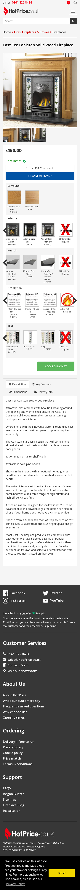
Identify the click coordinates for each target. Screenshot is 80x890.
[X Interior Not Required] (66, 230)
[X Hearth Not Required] (66, 262)
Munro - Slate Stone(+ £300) (29, 274)
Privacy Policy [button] (15, 884)
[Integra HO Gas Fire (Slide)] (50, 300)
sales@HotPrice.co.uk (24, 659)
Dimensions (19, 392)
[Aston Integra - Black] (30, 230)
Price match (14, 161)
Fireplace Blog (13, 805)
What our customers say (21, 700)
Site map (9, 799)
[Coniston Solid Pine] (32, 197)
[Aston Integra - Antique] (13, 230)
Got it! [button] (62, 873)
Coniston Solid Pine (31, 208)
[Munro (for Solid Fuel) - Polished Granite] (48, 262)
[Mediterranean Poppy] (13, 337)
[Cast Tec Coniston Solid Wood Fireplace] (40, 90)
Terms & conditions (18, 764)
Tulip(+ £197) (46, 348)
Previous (6, 198)
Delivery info (45, 392)
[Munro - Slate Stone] (30, 262)
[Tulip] (48, 337)
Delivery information (18, 741)
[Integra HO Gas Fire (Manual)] (14, 300)
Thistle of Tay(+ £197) (28, 348)
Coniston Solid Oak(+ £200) (13, 209)
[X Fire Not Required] (67, 300)
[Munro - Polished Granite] (13, 262)
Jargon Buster (13, 794)
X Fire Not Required (65, 310)
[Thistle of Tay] (30, 337)
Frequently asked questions (24, 706)
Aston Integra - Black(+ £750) (29, 242)
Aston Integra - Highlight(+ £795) (47, 242)
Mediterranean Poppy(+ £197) (12, 349)
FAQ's (7, 788)
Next (73, 198)
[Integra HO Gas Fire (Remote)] (32, 300)
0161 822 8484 (17, 654)
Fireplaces (59, 32)
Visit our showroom (21, 671)
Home (7, 32)
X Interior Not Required (65, 240)
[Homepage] (23, 11)
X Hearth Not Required (64, 272)
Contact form (17, 665)
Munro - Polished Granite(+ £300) (11, 275)
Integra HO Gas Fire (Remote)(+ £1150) (32, 313)
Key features (43, 384)
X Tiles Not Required (64, 348)
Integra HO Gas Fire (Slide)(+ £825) (49, 312)
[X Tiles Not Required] (66, 337)
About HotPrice (14, 695)
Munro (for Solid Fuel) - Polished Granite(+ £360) (47, 276)
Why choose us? (15, 712)
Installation (11, 810)
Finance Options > (40, 175)
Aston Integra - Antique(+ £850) (12, 242)
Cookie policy (13, 753)
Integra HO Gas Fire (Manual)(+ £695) (14, 313)
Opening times (14, 717)
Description (18, 384)
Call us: (17, 2)
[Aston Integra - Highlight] (48, 230)
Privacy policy (13, 747)
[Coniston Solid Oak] (14, 197)
